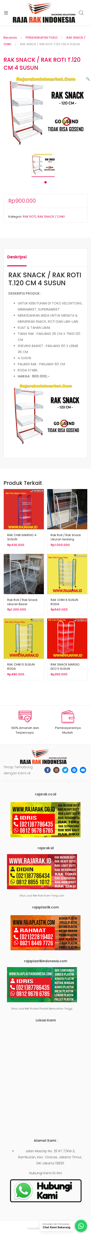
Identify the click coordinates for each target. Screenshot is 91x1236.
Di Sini (57, 1173)
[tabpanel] (46, 165)
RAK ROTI (29, 216)
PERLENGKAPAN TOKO (42, 37)
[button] (88, 79)
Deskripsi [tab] (17, 257)
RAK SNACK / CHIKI (51, 216)
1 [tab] (45, 182)
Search (81, 13)
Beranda (10, 37)
